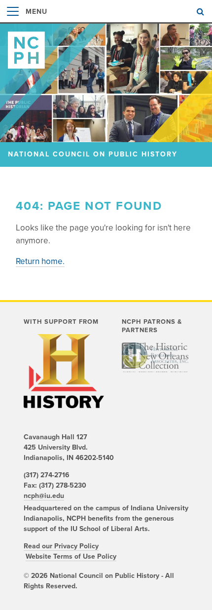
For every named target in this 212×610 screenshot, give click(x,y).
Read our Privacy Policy (61, 546)
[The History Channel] (64, 371)
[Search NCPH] (200, 12)
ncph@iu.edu (44, 496)
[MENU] (13, 22)
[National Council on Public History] (106, 46)
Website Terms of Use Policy (71, 556)
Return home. (40, 261)
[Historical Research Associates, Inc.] (155, 355)
